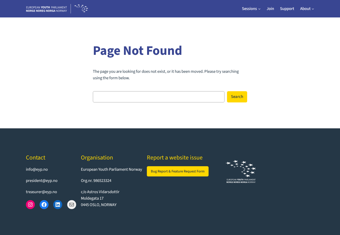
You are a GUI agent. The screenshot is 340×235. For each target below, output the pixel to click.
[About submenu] (313, 8)
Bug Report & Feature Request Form (178, 171)
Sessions (249, 9)
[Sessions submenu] (259, 8)
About (305, 9)
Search (237, 97)
